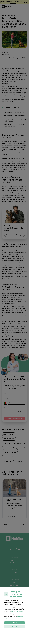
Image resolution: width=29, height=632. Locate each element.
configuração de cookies (17, 611)
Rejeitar (14, 626)
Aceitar (14, 623)
